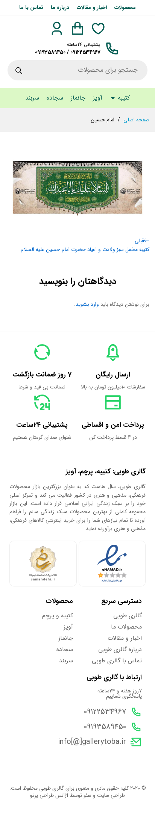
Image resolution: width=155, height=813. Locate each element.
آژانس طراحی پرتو (49, 795)
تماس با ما (31, 7)
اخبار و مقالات (92, 7)
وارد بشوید (87, 304)
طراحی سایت (111, 795)
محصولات (125, 7)
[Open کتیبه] (113, 98)
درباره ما (60, 7)
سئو (87, 795)
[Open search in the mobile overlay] (77, 70)
